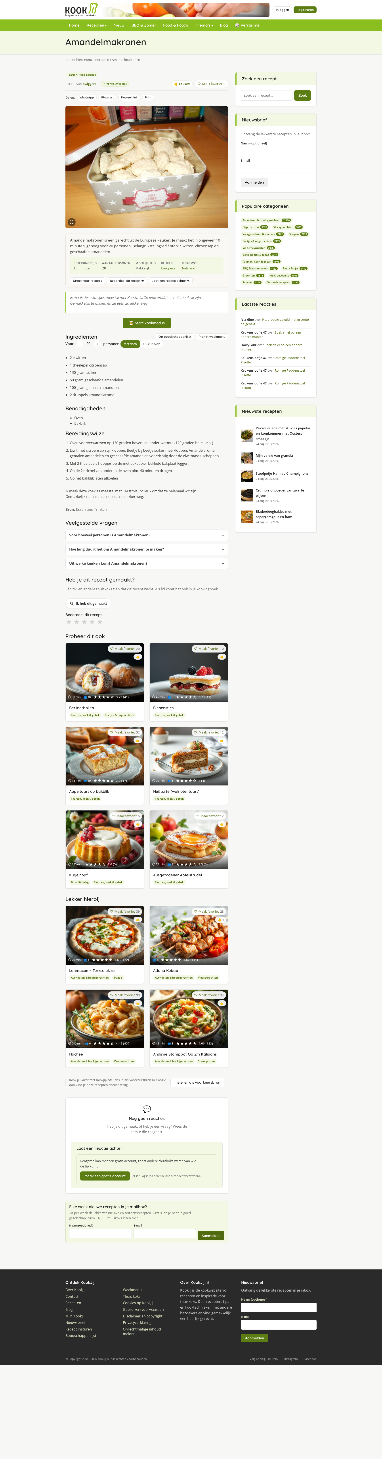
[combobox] (266, 95)
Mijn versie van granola (274, 455)
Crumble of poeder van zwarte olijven (280, 493)
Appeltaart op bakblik (89, 791)
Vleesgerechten (208, 977)
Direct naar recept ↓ (87, 281)
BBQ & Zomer (144, 25)
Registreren (305, 10)
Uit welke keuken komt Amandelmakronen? (108, 563)
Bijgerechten (255, 227)
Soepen (298, 234)
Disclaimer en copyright (142, 1316)
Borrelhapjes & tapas (260, 255)
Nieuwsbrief (75, 1322)
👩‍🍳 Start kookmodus (147, 323)
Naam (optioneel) (81, 1225)
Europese (168, 268)
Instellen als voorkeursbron (197, 1082)
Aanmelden (211, 1235)
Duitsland (188, 268)
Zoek (302, 95)
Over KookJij (75, 1290)
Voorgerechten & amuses (263, 234)
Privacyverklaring (137, 1322)
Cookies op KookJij (138, 1303)
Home (74, 25)
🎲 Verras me (247, 25)
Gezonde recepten (282, 282)
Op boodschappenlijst (175, 337)
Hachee (76, 1054)
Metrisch (130, 344)
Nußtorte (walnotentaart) (176, 791)
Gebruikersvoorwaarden (143, 1309)
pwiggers (89, 84)
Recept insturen (78, 1329)
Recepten (95, 25)
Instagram (291, 1359)
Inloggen (282, 10)
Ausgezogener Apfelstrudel (177, 875)
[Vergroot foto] (72, 222)
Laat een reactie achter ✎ (171, 281)
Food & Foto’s (175, 25)
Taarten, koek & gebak (81, 75)
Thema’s (202, 25)
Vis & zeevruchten (258, 248)
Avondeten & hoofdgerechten (90, 977)
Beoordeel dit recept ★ (127, 281)
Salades (251, 282)
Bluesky (273, 1359)
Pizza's (118, 977)
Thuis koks (131, 1296)
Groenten (253, 275)
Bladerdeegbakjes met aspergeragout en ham (274, 514)
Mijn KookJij (74, 1316)
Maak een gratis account (105, 1176)
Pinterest (107, 97)
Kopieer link (129, 97)
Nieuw (119, 25)
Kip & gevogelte (283, 275)
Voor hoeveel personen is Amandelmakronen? (109, 535)
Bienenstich (163, 707)
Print (148, 97)
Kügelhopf (78, 875)
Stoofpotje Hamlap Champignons (282, 473)
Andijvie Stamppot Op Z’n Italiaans (185, 1054)
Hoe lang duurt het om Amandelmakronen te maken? (116, 549)
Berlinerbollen (81, 707)
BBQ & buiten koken (259, 268)
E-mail (138, 1225)
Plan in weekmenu (212, 337)
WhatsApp (87, 97)
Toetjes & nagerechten (119, 715)
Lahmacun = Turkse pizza (92, 970)
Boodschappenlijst (80, 1335)
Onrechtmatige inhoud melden (142, 1331)
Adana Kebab (165, 970)
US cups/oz (151, 344)
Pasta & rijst (294, 268)
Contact (71, 1296)
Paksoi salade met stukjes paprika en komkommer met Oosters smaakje (283, 433)
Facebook (310, 1359)
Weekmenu (132, 1290)
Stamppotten (206, 1061)
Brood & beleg (80, 882)
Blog (224, 25)
